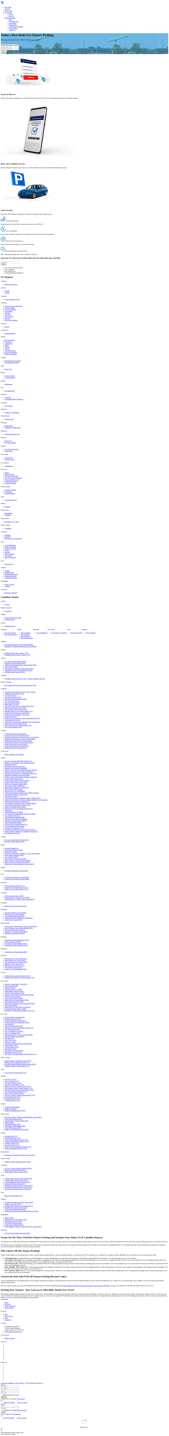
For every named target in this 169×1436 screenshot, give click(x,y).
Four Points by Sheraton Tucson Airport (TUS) (19, 668)
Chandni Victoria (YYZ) (12, 1099)
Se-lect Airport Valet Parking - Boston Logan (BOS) (21, 926)
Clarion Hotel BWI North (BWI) (15, 916)
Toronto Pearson (10, 619)
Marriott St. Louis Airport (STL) (15, 966)
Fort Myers (8, 342)
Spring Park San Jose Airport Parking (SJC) (18, 725)
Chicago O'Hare (10, 376)
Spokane (7, 586)
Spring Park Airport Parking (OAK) (16, 723)
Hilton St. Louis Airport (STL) (14, 964)
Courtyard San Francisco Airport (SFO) (17, 713)
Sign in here (21, 1399)
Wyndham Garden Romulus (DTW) (16, 943)
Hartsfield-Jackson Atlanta (13, 361)
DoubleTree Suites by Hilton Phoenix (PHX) (18, 670)
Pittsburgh (8, 515)
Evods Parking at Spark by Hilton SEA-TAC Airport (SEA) (23, 1226)
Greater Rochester (10, 483)
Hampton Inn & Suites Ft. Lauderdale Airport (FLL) (21, 773)
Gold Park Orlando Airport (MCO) (15, 821)
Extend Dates (13, 25)
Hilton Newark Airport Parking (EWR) (17, 1000)
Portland (7, 507)
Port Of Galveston (10, 557)
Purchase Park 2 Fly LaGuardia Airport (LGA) (19, 1028)
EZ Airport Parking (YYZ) (13, 1083)
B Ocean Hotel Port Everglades (14, 826)
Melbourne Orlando (11, 354)
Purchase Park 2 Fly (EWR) (13, 989)
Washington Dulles (10, 576)
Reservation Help (10, 18)
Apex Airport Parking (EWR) (14, 998)
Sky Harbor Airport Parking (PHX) (16, 661)
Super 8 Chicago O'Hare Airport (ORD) (17, 862)
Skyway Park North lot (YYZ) (14, 1093)
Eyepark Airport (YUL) (12, 1145)
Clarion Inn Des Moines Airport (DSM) (17, 879)
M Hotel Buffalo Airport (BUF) (14, 1036)
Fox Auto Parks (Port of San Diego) (16, 709)
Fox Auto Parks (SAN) (12, 701)
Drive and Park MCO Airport (14, 789)
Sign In (11, 14)
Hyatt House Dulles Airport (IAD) (15, 1209)
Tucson (7, 293)
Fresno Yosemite (10, 308)
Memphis (7, 535)
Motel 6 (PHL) (9, 1122)
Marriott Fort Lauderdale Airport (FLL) (17, 787)
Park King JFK (9, 1038)
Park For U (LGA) (10, 1040)
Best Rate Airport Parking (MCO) (15, 766)
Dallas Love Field (10, 549)
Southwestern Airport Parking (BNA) (16, 1172)
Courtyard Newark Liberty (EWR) (15, 1009)
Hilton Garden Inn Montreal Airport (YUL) (18, 1147)
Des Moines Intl (10, 391)
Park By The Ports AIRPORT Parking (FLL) (19, 761)
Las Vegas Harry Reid (11, 449)
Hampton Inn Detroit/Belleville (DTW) (17, 940)
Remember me (7, 1410)
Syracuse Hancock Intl (12, 480)
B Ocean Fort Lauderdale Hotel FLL (16, 824)
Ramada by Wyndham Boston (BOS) (16, 932)
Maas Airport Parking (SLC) (13, 1196)
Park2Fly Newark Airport (13, 996)
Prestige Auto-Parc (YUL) (13, 1138)
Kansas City (8, 441)
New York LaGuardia (11, 476)
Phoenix (7, 291)
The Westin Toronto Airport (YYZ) (16, 1092)
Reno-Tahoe (8, 451)
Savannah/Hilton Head (12, 362)
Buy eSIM (8, 7)
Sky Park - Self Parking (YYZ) (14, 1084)
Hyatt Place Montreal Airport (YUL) (16, 1148)
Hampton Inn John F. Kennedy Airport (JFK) (19, 1035)
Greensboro (8, 492)
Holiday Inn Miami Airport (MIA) (15, 807)
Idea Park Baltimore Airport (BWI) (15, 913)
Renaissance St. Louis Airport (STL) (16, 958)
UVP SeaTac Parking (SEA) (13, 1223)
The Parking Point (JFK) (12, 1029)
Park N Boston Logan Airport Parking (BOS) (19, 928)
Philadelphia (8, 513)
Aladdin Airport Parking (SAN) (14, 694)
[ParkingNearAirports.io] (13, 4)
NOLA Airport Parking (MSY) (14, 896)
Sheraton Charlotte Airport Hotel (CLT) (17, 1066)
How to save (9, 11)
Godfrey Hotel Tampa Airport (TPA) (16, 782)
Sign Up (11, 16)
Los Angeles (8, 311)
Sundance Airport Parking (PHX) (15, 663)
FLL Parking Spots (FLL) (13, 815)
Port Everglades (26, 633)
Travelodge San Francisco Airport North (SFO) (19, 706)
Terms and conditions (7, 1383)
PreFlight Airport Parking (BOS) (15, 933)
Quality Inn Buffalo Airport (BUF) (15, 1021)
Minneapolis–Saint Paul (12, 434)
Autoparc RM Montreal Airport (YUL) (17, 1141)
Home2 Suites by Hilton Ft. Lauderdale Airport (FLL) (21, 831)
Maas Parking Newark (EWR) (14, 1002)
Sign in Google (21, 1418)
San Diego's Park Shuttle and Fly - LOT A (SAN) (20, 692)
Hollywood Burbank (11, 320)
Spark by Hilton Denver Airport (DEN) (17, 746)
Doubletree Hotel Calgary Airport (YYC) (17, 655)
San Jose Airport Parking (12, 702)
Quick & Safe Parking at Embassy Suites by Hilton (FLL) (22, 798)
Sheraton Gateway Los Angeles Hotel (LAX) (19, 711)
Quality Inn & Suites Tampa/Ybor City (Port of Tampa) (22, 793)
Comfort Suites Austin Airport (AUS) (16, 1180)
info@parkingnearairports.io (13, 1332)
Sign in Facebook (8, 1418)
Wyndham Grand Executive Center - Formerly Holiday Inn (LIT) (25, 679)
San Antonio (8, 556)
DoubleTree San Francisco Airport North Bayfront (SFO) (22, 718)
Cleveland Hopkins (11, 500)
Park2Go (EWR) (10, 988)
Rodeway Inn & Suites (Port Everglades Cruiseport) (21, 777)
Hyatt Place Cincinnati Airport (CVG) (16, 887)
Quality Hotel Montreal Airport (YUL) (17, 1140)
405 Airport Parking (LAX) (13, 727)
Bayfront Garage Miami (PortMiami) (16, 819)
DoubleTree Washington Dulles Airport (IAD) (19, 1202)
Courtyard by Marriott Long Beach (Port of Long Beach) (22, 722)
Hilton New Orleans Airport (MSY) (16, 906)
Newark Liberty (10, 459)
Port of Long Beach (11, 634)
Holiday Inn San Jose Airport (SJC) (16, 708)
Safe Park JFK (9, 1024)
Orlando (7, 347)
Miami (7, 345)
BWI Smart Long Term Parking (14, 914)
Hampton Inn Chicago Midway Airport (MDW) (19, 864)
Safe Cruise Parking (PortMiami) (15, 786)
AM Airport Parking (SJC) (13, 697)
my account (8, 12)
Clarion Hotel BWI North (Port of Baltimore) (19, 918)
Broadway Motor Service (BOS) (15, 930)
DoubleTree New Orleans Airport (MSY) (17, 898)
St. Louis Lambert (10, 443)
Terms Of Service (10, 1306)
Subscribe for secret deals (11, 1395)
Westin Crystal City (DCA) (13, 1204)
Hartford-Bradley (10, 333)
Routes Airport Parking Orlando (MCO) (17, 780)
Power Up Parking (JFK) (12, 1033)
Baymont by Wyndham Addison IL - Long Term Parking (22, 853)
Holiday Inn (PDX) (11, 1109)
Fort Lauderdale (10, 340)
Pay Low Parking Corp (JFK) (14, 1031)
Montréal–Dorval (10, 626)
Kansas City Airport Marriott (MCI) (16, 969)
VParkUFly (8, 810)
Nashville (8, 537)
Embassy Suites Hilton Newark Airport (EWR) (19, 995)
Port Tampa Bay (26, 636)
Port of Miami (25, 634)
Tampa (7, 349)
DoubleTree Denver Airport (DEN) (16, 748)
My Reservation (13, 21)
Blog (6, 1318)
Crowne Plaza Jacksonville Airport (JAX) (17, 805)
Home (7, 1302)
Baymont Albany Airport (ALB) (15, 1017)
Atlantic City (9, 458)
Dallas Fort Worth (10, 547)
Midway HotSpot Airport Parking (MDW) (18, 860)
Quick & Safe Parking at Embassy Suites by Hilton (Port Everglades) (26, 800)
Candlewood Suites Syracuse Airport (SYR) (18, 1043)
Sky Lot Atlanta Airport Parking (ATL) (17, 840)
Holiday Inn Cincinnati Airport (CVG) (16, 889)
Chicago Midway (10, 377)
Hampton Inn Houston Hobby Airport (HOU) (19, 1185)
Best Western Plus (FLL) (12, 833)
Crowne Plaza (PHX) (11, 667)
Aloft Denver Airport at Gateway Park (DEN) (19, 742)
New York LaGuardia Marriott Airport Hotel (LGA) (21, 1054)
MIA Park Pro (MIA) (11, 796)
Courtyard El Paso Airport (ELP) (15, 1184)
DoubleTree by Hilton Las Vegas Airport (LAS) (19, 977)
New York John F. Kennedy (13, 478)
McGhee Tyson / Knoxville (13, 538)
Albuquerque (9, 466)
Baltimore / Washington (12, 412)
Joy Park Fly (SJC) (10, 695)
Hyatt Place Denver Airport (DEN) (15, 734)
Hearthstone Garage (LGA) (13, 1052)
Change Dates (13, 28)
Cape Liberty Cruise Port (59, 633)
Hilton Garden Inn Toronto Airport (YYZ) (18, 1086)
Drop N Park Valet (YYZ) (13, 1097)
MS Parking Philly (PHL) (13, 1124)
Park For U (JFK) (10, 1042)
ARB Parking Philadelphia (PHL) (15, 1126)
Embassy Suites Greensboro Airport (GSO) (18, 1061)
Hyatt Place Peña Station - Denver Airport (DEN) (20, 739)
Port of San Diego (10, 309)
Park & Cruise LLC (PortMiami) (15, 791)
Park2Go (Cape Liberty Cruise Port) (16, 984)
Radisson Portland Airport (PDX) (15, 1110)
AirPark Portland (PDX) (12, 1107)
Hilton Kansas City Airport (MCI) (15, 960)
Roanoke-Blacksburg (11, 574)
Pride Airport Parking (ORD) (14, 850)
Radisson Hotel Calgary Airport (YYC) (17, 653)
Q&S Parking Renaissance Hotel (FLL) (17, 801)
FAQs (10, 20)
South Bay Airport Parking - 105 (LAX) (17, 715)
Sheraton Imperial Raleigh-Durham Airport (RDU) (20, 1064)
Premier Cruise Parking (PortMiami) (16, 768)
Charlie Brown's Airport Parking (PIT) (16, 1121)
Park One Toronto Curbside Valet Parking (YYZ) (20, 1095)
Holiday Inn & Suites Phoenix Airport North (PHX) (21, 665)
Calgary (7, 604)
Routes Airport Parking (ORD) (14, 855)
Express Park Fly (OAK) (12, 720)
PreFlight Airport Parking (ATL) (15, 841)
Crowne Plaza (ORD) (11, 857)
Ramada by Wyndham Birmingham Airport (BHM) (20, 646)
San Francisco (9, 317)
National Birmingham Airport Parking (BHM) (19, 645)
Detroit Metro (9, 426)
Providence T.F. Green (12, 522)
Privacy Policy (9, 1308)
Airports (7, 9)
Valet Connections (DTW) (13, 942)
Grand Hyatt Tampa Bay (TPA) (14, 828)
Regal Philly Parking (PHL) (13, 1128)
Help (6, 1314)
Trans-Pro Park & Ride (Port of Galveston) (18, 1189)
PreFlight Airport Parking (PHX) (15, 672)
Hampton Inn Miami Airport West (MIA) (17, 775)
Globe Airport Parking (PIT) (13, 1119)
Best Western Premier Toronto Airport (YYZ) (19, 1088)
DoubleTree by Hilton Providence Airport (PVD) (20, 1155)
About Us (8, 1304)
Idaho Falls (8, 369)
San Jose (7, 318)
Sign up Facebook (8, 1402)
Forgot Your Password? (20, 1410)
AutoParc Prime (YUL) (12, 1143)
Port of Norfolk (90, 633)
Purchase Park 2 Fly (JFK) (13, 1019)
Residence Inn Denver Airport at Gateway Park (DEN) (22, 737)
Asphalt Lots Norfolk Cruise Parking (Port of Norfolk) (21, 1211)
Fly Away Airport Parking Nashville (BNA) (18, 1168)
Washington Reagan (11, 578)
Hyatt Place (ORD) (11, 852)
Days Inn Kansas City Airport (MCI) (16, 962)
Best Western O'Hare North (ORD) (16, 859)
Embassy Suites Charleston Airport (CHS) (18, 1162)
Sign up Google (22, 1402)
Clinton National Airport (12, 299)
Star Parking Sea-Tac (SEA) (13, 1221)
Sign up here (17, 1414)
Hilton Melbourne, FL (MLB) (14, 812)
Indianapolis (8, 384)
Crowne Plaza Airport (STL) (13, 967)
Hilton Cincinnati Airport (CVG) (15, 886)
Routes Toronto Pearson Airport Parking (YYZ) (19, 1090)
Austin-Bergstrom (10, 545)
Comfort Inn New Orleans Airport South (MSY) (20, 899)
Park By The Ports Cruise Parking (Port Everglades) (21, 770)
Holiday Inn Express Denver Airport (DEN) (18, 741)
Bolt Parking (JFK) (11, 1049)
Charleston (8, 528)
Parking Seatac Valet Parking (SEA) (16, 1219)
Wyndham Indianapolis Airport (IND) (16, 871)
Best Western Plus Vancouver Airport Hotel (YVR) (20, 685)
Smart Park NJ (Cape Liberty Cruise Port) (18, 1007)
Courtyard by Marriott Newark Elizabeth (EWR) (20, 1003)
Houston (7, 552)
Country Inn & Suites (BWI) (13, 920)
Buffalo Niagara (10, 474)
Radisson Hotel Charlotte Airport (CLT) (17, 1062)
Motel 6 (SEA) (9, 1218)
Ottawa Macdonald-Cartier (13, 618)
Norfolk (7, 571)
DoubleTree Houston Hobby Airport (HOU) (18, 1187)
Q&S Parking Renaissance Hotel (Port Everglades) (20, 803)
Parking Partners (10, 1338)
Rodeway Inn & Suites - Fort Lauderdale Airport (20, 763)
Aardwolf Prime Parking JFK (14, 1026)
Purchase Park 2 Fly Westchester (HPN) (17, 1022)
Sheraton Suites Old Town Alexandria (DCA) (19, 1206)
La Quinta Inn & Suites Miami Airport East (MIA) (20, 814)
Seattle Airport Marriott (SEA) (14, 1225)
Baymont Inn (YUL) (11, 1136)
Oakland (7, 313)
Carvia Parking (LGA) (12, 1047)
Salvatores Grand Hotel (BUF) (14, 1050)
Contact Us (12, 30)
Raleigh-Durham (10, 493)
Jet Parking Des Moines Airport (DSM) (17, 877)
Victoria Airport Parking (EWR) (14, 993)
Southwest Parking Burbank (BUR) (16, 699)
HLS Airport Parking (11, 1005)
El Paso (7, 550)
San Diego (8, 315)
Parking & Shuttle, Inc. (12, 848)
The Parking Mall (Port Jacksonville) (16, 794)
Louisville (8, 397)
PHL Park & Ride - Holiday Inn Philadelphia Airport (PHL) (23, 1117)
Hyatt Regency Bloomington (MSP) (16, 952)
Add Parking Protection (16, 27)
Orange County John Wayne (13, 306)
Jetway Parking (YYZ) (12, 1081)
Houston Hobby (10, 554)
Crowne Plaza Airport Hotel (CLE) (15, 1073)
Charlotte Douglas (10, 490)
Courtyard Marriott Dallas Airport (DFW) (17, 1182)
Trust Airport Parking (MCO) (14, 779)
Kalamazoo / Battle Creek (13, 427)
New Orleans (9, 406)
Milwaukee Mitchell (11, 593)
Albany (7, 473)
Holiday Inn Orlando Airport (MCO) (16, 784)
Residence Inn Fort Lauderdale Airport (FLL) (19, 808)
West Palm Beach (10, 351)
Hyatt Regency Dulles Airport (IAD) (16, 1208)
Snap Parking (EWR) (11, 986)
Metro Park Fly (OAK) (12, 704)
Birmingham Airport (11, 284)
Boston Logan (9, 419)
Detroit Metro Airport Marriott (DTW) (16, 945)
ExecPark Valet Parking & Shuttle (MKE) (18, 1233)
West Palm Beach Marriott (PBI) (15, 817)
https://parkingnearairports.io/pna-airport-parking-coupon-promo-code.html (86, 1286)
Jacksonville (8, 343)
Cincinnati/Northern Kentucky (14, 399)
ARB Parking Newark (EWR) (14, 991)
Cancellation (12, 23)
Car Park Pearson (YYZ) (12, 1100)
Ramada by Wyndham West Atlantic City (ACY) (20, 1010)
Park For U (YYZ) (10, 1079)
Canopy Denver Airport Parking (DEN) (17, 735)
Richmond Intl (9, 572)
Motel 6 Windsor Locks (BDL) (14, 754)
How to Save (9, 1316)
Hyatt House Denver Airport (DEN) (16, 744)
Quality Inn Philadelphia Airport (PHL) (17, 1129)
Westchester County (11, 481)
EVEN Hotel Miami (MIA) (13, 823)
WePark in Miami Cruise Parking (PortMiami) (19, 772)
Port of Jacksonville (11, 352)
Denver (7, 327)
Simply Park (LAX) (11, 716)
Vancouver (8, 611)
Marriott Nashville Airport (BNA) (15, 1170)
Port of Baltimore (42, 633)
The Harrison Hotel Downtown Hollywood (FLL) (20, 830)
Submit (4, 264)
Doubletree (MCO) (11, 765)
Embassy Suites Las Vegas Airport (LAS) (17, 976)
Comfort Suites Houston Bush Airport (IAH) (18, 1178)
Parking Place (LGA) (11, 1045)
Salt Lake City (9, 564)
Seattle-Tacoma (9, 584)
